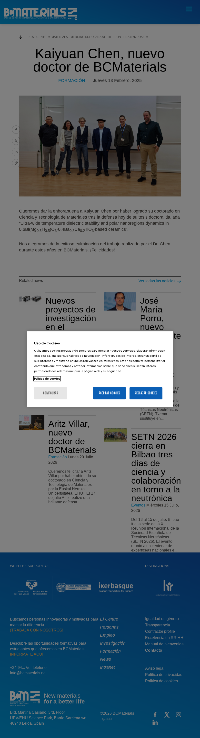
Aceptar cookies (109, 393)
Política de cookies (47, 379)
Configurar (50, 393)
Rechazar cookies (146, 393)
